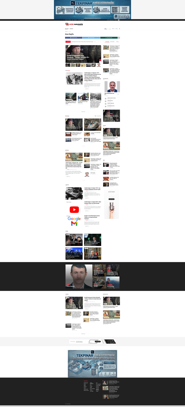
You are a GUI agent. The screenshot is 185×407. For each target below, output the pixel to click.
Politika (67, 234)
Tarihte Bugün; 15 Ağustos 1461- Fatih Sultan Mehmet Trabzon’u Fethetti (71, 102)
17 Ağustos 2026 (87, 129)
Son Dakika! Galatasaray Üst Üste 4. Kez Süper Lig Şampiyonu (114, 178)
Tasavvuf (97, 386)
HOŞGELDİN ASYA (110, 100)
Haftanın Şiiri (86, 389)
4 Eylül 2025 (90, 220)
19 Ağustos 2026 (93, 156)
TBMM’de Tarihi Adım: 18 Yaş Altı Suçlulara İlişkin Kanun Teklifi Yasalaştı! (77, 133)
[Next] (84, 146)
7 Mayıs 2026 (112, 186)
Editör (68, 169)
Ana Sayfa (67, 28)
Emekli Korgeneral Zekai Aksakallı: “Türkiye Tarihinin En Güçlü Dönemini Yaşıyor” (82, 41)
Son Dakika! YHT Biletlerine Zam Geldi (91, 128)
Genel (68, 284)
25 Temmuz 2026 (112, 168)
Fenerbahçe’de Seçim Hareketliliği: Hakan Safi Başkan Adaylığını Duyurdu (114, 183)
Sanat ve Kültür (92, 388)
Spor (96, 382)
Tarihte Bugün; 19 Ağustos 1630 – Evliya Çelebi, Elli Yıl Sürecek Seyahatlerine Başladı (96, 159)
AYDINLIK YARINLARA (110, 103)
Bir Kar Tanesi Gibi (110, 286)
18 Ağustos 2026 (93, 170)
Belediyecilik (86, 382)
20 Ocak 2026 (87, 258)
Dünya (85, 384)
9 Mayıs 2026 (112, 180)
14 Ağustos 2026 (93, 108)
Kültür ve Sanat (86, 390)
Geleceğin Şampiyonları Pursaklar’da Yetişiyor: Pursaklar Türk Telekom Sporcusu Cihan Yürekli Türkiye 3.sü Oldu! (115, 165)
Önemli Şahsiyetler (91, 383)
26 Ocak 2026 (68, 258)
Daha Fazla (83, 111)
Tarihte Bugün (68, 99)
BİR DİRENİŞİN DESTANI (110, 105)
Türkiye (68, 53)
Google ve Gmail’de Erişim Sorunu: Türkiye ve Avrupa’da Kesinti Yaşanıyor (92, 217)
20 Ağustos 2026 (69, 129)
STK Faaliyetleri (98, 384)
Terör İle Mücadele (97, 389)
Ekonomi (80, 99)
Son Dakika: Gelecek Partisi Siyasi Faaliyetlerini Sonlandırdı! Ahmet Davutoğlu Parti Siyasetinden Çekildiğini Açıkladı (92, 242)
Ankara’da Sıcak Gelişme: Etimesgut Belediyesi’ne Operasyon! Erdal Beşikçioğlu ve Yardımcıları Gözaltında (73, 242)
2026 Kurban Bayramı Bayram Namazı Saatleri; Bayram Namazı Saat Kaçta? (77, 139)
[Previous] (82, 146)
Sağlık (91, 387)
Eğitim (85, 385)
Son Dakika (91, 391)
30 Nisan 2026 (93, 142)
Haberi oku (68, 176)
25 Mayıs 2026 (74, 141)
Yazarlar (71, 28)
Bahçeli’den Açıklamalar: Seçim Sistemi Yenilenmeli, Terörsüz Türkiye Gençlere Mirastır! (96, 154)
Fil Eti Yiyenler (93, 172)
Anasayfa (66, 31)
